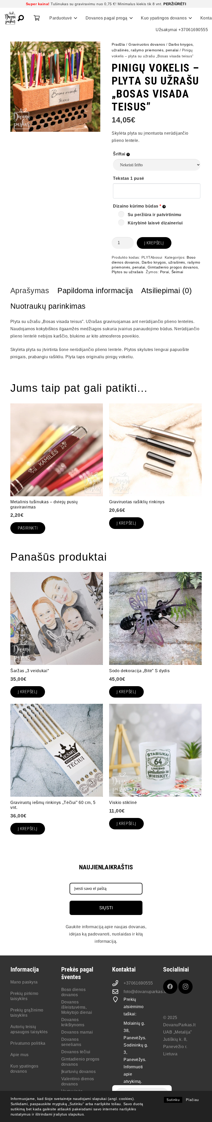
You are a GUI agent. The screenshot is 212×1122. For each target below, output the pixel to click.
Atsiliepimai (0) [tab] (166, 290)
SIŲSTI (106, 908)
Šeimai (177, 272)
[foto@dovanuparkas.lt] (118, 992)
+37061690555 (138, 983)
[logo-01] (10, 18)
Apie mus (19, 1054)
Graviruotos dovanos (146, 44)
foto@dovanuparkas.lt (145, 991)
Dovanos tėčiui (75, 1052)
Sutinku (173, 1100)
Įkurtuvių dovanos (78, 1071)
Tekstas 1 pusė (128, 178)
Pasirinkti (28, 528)
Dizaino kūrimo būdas (137, 206)
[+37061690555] (118, 983)
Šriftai (119, 154)
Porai (164, 272)
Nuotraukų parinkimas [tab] (48, 306)
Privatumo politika (28, 1043)
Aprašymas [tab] (29, 290)
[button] (21, 18)
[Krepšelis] (36, 18)
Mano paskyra (24, 982)
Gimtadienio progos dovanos (173, 267)
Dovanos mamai (77, 1032)
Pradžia (118, 44)
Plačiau (192, 1100)
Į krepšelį (154, 242)
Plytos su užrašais (127, 272)
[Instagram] (185, 987)
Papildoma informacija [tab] (95, 290)
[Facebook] (170, 987)
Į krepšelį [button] (126, 691)
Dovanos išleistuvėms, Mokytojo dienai (76, 1007)
